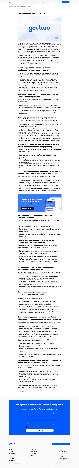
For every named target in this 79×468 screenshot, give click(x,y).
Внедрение (12, 453)
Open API (11, 458)
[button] (66, 2)
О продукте (34, 457)
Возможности (25, 2)
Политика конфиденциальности (14, 463)
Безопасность (12, 455)
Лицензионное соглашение (26, 463)
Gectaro (59, 228)
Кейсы (10, 449)
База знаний (34, 449)
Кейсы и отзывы (35, 2)
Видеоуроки (34, 453)
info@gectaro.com (63, 456)
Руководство (34, 451)
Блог (32, 455)
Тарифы (42, 2)
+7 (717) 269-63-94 (63, 454)
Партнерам (49, 2)
